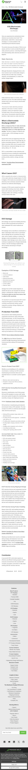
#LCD (15, 571)
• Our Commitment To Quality (14, 689)
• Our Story (14, 687)
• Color (14, 623)
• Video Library (14, 679)
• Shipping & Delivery (14, 695)
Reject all (14, 764)
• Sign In (14, 715)
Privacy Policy (16, 758)
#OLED (20, 571)
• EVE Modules (14, 606)
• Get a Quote (14, 717)
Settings (14, 761)
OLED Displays (14, 617)
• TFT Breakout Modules (14, 643)
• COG (14, 614)
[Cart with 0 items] (21, 1)
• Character (14, 610)
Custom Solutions (14, 647)
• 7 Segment (14, 627)
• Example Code (14, 667)
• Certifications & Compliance (14, 691)
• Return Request (14, 721)
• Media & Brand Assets (14, 709)
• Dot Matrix (14, 630)
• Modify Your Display (14, 649)
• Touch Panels (14, 645)
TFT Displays (14, 593)
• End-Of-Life (14, 658)
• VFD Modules (14, 632)
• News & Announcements (14, 696)
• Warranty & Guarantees (14, 693)
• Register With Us (14, 713)
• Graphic (14, 612)
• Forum (14, 683)
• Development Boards (14, 640)
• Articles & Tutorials (14, 677)
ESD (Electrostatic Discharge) (14, 27)
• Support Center (14, 665)
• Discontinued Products (14, 656)
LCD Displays (14, 608)
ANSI (5, 338)
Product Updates (14, 654)
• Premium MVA (14, 597)
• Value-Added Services (14, 651)
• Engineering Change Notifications (14, 660)
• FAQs (14, 698)
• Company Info (14, 700)
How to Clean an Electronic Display (15, 335)
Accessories (14, 634)
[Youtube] (9, 742)
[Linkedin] (14, 742)
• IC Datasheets (14, 669)
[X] (19, 742)
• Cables (14, 636)
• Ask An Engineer (14, 681)
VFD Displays (14, 625)
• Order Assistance (14, 719)
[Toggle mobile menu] (25, 1)
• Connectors (14, 638)
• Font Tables (14, 670)
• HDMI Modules (14, 603)
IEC (9, 340)
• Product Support (14, 723)
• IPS (14, 601)
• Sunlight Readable (14, 599)
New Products (14, 591)
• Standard (14, 594)
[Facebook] (4, 742)
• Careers (14, 707)
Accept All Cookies (14, 767)
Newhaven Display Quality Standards (15, 401)
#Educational (9, 571)
